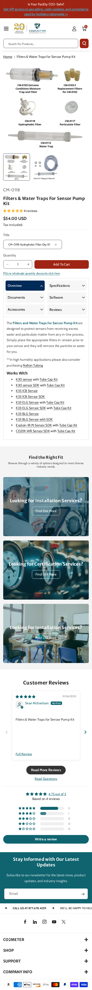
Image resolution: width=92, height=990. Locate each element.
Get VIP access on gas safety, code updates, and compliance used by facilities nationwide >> (46, 11)
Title (6, 235)
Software (56, 297)
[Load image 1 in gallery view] (16, 166)
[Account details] (74, 29)
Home (7, 57)
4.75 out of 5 (57, 794)
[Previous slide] (6, 732)
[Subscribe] (83, 894)
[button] (6, 28)
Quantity (9, 255)
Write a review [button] (46, 839)
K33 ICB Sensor (27, 391)
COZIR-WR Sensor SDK (33, 431)
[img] (26, 697)
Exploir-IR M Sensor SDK (34, 425)
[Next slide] (85, 732)
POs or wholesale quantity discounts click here (31, 273)
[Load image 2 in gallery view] (45, 166)
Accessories (16, 309)
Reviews (55, 310)
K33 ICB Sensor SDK (30, 396)
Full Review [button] (24, 754)
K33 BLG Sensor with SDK (34, 419)
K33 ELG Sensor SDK (31, 408)
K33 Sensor (27, 402)
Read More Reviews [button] (46, 770)
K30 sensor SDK (27, 385)
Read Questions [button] (46, 779)
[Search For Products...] (84, 43)
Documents (16, 297)
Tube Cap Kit (49, 379)
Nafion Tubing (33, 365)
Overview (15, 286)
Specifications (59, 286)
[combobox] (41, 43)
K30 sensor (24, 379)
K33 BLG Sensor (27, 414)
